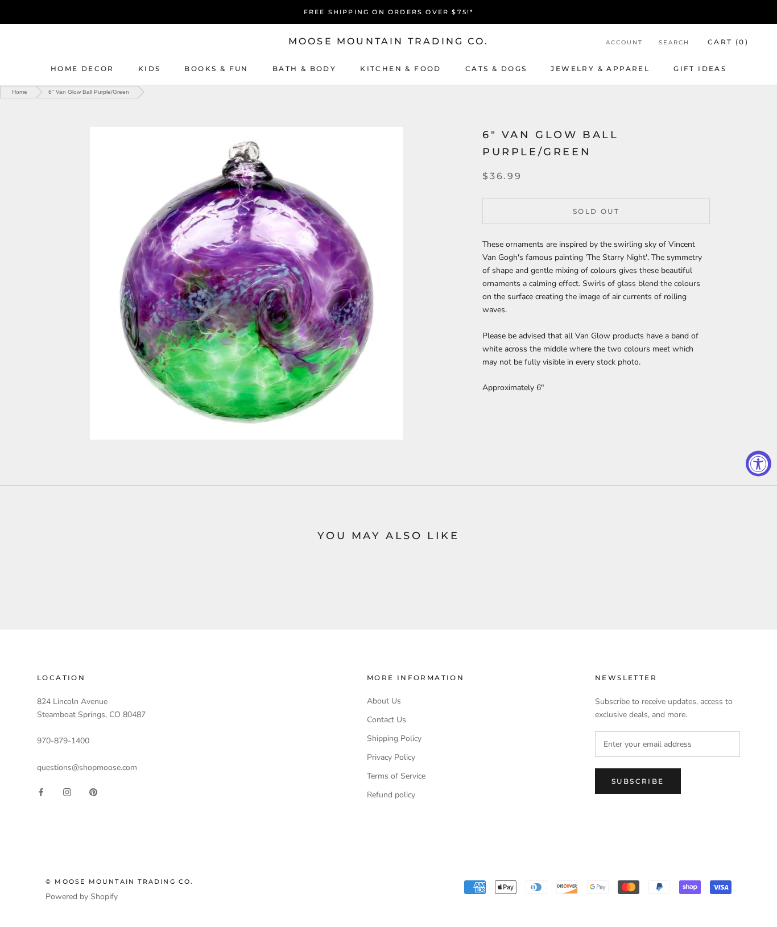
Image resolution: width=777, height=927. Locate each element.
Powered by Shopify (82, 896)
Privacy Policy (391, 757)
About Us (384, 701)
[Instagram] (67, 791)
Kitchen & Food (400, 68)
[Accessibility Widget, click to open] (758, 464)
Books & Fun (216, 68)
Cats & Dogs (496, 68)
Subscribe (637, 781)
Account (624, 42)
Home (19, 92)
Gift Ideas (699, 68)
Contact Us (386, 719)
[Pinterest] (93, 791)
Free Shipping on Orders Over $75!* (389, 12)
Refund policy (391, 794)
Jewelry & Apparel (600, 68)
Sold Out (596, 210)
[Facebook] (41, 791)
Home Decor (82, 68)
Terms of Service (396, 776)
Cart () (728, 42)
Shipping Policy (394, 738)
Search (674, 42)
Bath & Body (304, 68)
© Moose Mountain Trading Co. (120, 881)
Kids (149, 68)
